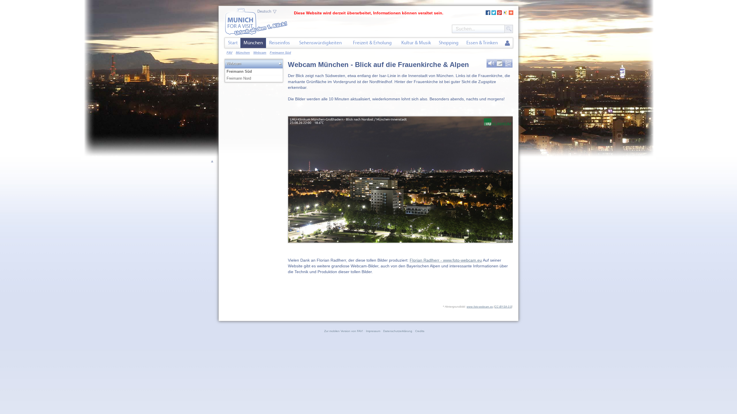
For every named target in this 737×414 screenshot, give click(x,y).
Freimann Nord (239, 78)
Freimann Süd (239, 71)
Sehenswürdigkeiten (320, 43)
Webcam (233, 63)
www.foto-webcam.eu (480, 306)
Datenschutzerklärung (397, 331)
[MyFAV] (507, 43)
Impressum (373, 331)
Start (233, 43)
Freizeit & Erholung (372, 43)
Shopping (449, 43)
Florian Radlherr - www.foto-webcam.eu (446, 260)
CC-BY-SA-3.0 (503, 306)
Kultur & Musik (416, 43)
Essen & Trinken (482, 43)
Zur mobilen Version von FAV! (343, 331)
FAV (229, 52)
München (253, 43)
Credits (419, 331)
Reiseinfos (279, 43)
